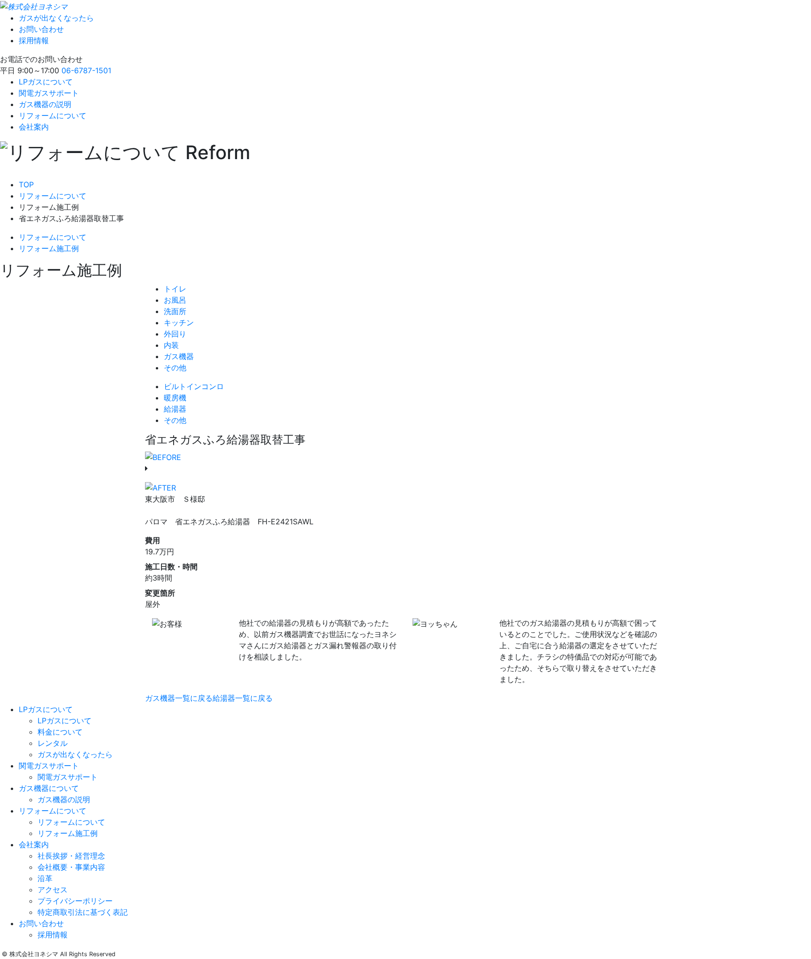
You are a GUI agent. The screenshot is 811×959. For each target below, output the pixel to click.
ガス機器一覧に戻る (179, 698)
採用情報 (34, 40)
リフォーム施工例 (49, 248)
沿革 (45, 878)
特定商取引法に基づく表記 (83, 912)
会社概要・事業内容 (71, 867)
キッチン (179, 322)
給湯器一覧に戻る (243, 698)
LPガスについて (46, 81)
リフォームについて (52, 115)
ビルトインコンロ (194, 386)
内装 (171, 345)
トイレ (175, 288)
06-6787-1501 (86, 70)
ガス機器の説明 (45, 104)
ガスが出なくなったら (56, 18)
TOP (26, 184)
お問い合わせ (41, 29)
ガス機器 (179, 356)
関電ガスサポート (49, 93)
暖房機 (175, 397)
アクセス (53, 889)
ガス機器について (49, 788)
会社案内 (34, 126)
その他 (175, 367)
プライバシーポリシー (75, 900)
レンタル (53, 743)
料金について (60, 732)
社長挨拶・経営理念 (71, 855)
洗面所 (175, 311)
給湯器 (175, 409)
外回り (175, 333)
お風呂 (175, 300)
